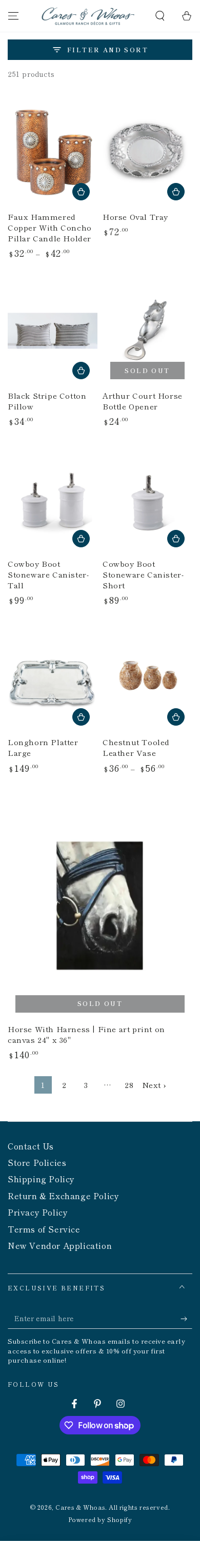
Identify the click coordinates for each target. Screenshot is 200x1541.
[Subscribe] (186, 1318)
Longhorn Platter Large (43, 747)
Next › (154, 1084)
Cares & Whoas (80, 1507)
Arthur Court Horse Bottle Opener (143, 401)
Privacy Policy (38, 1212)
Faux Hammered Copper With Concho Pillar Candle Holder (50, 227)
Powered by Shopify (100, 1519)
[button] (160, 16)
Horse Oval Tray (135, 216)
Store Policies (37, 1162)
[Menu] (13, 16)
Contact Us (31, 1146)
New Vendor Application (60, 1245)
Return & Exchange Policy (63, 1195)
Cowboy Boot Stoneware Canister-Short (143, 574)
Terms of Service (44, 1229)
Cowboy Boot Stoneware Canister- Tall (48, 574)
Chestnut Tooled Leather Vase (136, 747)
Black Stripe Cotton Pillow (47, 401)
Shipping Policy (41, 1179)
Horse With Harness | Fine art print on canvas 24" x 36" (86, 1034)
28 (129, 1084)
